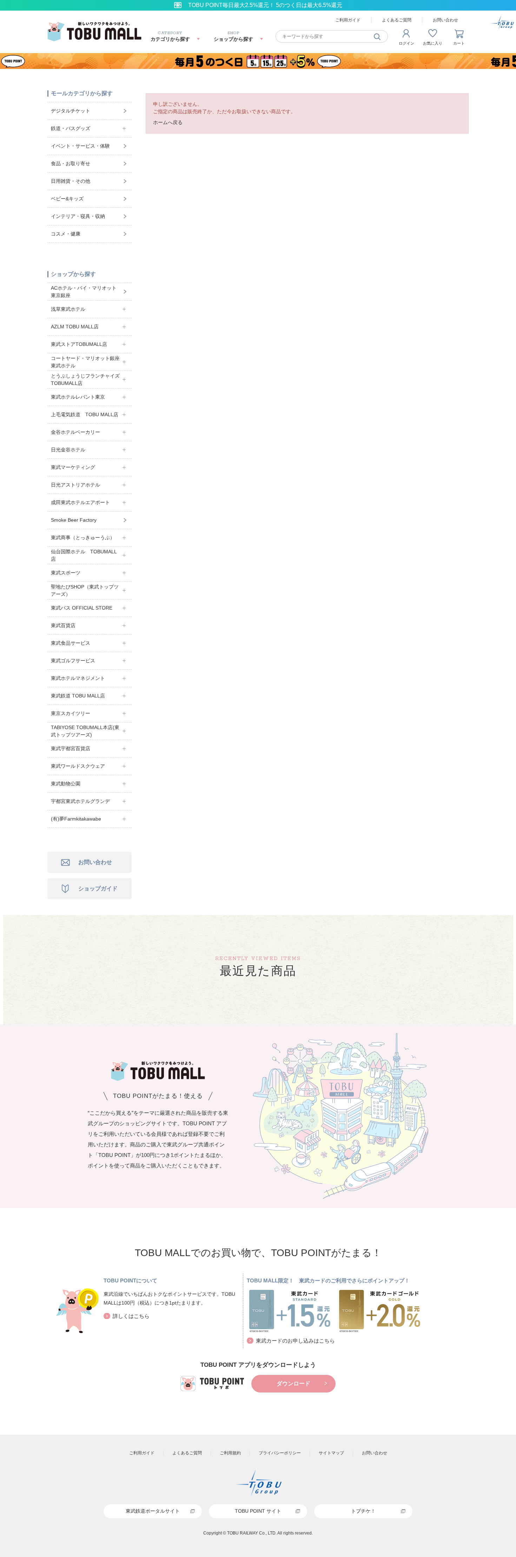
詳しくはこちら (131, 1316)
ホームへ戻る (168, 122)
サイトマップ (331, 1452)
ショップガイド (98, 889)
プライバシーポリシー (280, 1452)
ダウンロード (293, 1383)
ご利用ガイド (347, 20)
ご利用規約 (230, 1452)
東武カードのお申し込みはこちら (295, 1341)
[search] (377, 36)
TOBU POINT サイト (258, 1511)
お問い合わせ (445, 20)
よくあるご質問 (396, 20)
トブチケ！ (363, 1511)
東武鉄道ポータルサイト (153, 1511)
